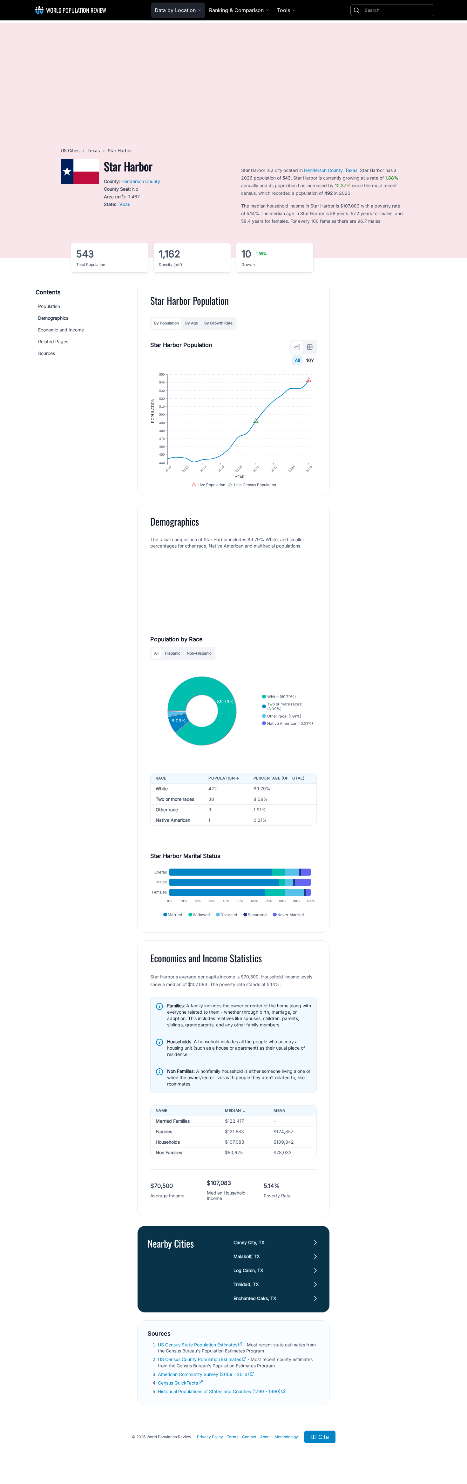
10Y (310, 360)
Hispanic (172, 653)
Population (49, 306)
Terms (232, 1436)
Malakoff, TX (247, 1256)
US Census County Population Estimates (199, 1359)
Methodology (286, 1436)
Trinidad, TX (246, 1284)
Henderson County (140, 181)
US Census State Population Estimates (197, 1344)
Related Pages (53, 341)
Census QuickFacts (178, 1382)
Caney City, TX (249, 1242)
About (265, 1436)
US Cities (70, 150)
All (297, 360)
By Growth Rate (218, 323)
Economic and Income (61, 329)
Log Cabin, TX (248, 1270)
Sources (46, 353)
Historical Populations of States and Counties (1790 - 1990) (219, 1391)
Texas (93, 150)
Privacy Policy (210, 1436)
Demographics (53, 318)
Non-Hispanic (199, 653)
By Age (191, 323)
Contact (249, 1436)
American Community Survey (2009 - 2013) (203, 1374)
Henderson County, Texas (330, 170)
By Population (166, 323)
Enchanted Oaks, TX (255, 1298)
